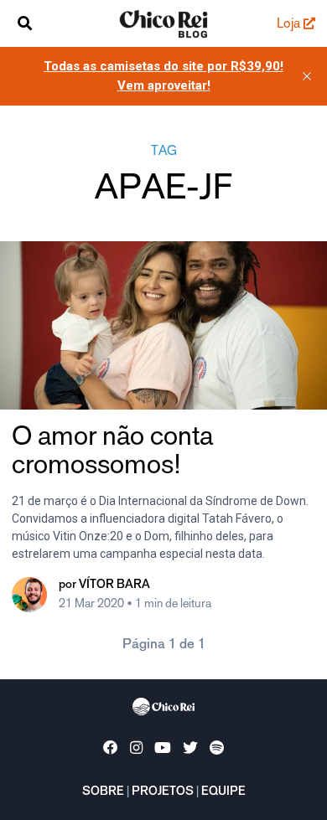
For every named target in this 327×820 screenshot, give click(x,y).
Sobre (103, 792)
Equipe (223, 792)
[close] (306, 76)
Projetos (163, 792)
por (104, 585)
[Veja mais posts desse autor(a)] (29, 594)
